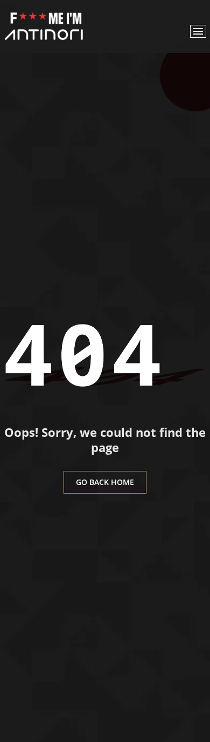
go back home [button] (105, 482)
